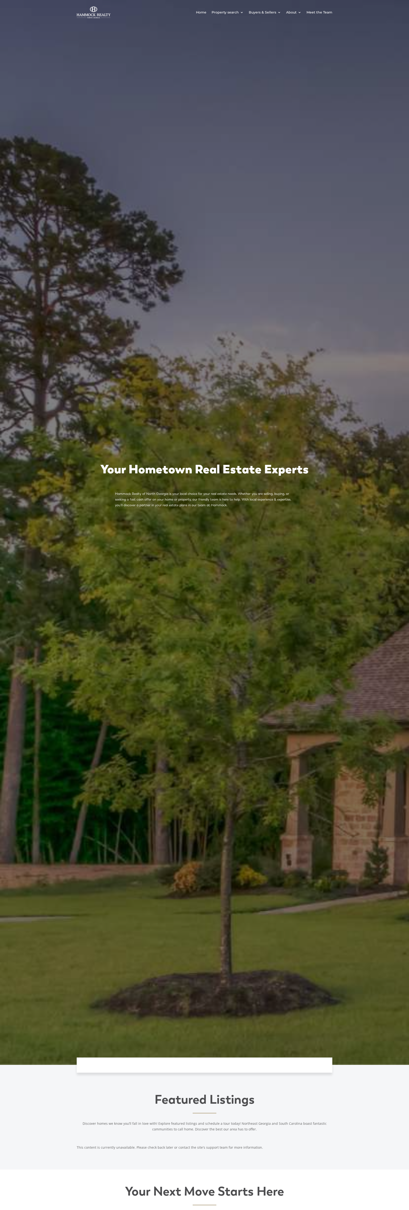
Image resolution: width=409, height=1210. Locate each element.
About (291, 12)
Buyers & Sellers (262, 12)
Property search (225, 12)
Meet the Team (319, 12)
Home (201, 12)
